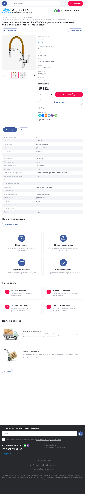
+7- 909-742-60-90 (70, 10)
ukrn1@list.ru (6, 454)
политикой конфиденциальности (48, 440)
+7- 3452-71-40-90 (12, 449)
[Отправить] (80, 433)
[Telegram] (49, 115)
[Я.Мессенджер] (39, 115)
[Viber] (52, 115)
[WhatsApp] (55, 115)
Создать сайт (37, 469)
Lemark (40, 43)
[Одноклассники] (46, 115)
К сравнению (45, 108)
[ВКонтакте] (42, 115)
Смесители (13, 17)
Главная (4, 17)
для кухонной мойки (25, 17)
